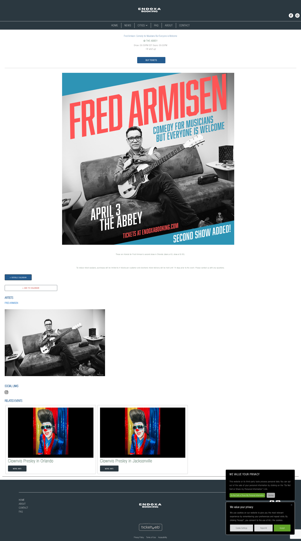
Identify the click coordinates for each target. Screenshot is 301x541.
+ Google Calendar (18, 277)
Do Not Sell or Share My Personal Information (247, 495)
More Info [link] (17, 469)
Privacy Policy (139, 537)
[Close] (291, 506)
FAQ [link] (156, 25)
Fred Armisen (11, 302)
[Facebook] (291, 15)
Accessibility (162, 537)
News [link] (127, 25)
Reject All (263, 528)
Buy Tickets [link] (151, 60)
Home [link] (114, 25)
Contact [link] (184, 25)
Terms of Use (151, 537)
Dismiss (271, 495)
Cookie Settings (241, 528)
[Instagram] (297, 15)
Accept (282, 528)
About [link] (169, 25)
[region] (260, 518)
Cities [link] (141, 25)
